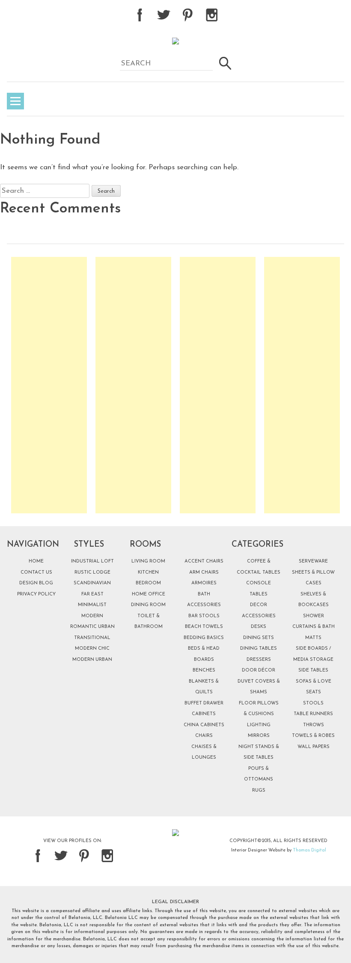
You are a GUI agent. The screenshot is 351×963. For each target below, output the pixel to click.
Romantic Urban (92, 626)
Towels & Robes (313, 735)
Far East (92, 594)
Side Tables (313, 670)
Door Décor (258, 670)
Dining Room (148, 605)
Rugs (258, 790)
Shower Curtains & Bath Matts (313, 627)
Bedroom (148, 583)
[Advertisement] (49, 385)
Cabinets (204, 714)
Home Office (148, 594)
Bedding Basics (204, 638)
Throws (313, 725)
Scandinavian (92, 583)
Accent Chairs (203, 561)
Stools (313, 703)
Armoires (204, 583)
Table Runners (313, 714)
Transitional (92, 638)
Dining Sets (258, 638)
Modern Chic (92, 648)
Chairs (204, 735)
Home (36, 561)
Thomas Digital (309, 850)
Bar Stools (204, 616)
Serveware (313, 561)
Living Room (148, 561)
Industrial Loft (92, 561)
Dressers (259, 659)
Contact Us (36, 572)
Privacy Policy (36, 594)
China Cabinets (204, 725)
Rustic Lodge (92, 572)
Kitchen (148, 572)
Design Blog (36, 583)
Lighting (259, 725)
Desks (258, 626)
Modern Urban (92, 659)
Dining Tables (258, 648)
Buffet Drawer (203, 703)
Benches (204, 670)
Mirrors (259, 735)
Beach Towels (204, 626)
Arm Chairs (204, 572)
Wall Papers (313, 747)
